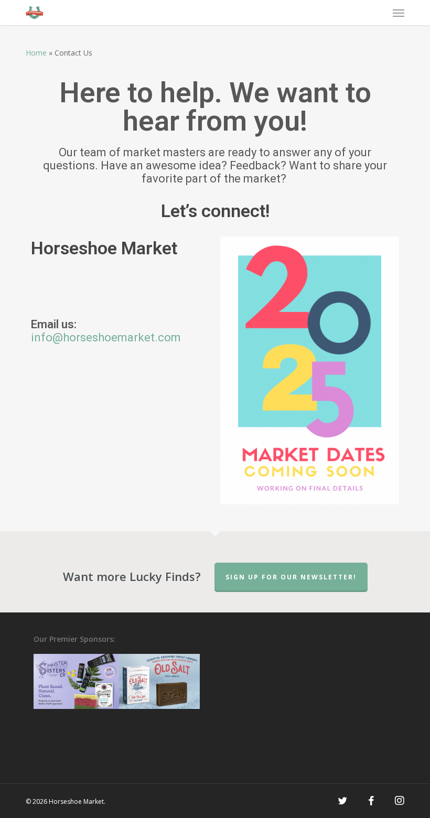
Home (36, 53)
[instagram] (399, 800)
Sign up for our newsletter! (291, 577)
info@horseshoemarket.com (106, 337)
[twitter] (342, 800)
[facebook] (371, 800)
